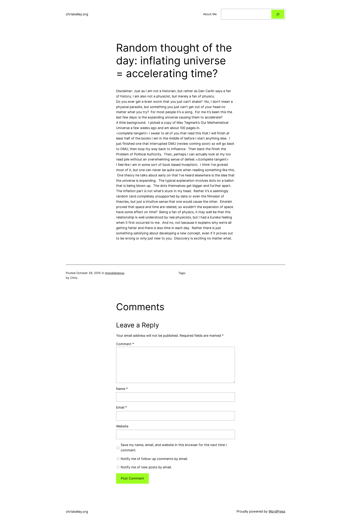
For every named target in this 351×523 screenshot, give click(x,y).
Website (122, 426)
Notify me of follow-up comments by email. (154, 459)
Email (121, 407)
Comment (125, 344)
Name (122, 389)
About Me (210, 14)
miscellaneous (114, 273)
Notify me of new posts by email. (146, 467)
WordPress (277, 511)
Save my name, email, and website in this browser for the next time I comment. (174, 447)
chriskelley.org (77, 14)
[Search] (277, 14)
